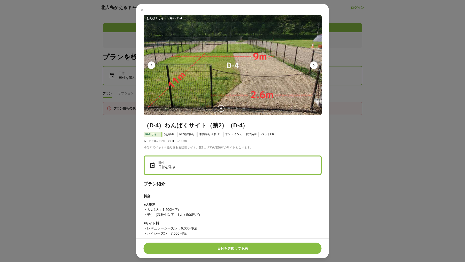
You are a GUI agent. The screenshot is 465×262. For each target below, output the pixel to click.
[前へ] (151, 65)
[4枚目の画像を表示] (244, 108)
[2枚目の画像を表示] (229, 108)
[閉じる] (142, 10)
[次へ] (314, 65)
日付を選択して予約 (232, 248)
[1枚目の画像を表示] (221, 108)
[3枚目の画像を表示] (236, 108)
